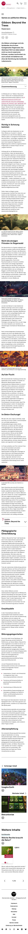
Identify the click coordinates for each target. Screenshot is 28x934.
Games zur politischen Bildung (13, 18)
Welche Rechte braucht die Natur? (12, 838)
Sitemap (14, 909)
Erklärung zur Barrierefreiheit (14, 925)
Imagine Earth (7, 787)
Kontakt (14, 917)
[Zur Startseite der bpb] (6, 5)
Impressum (14, 903)
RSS (14, 914)
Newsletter (14, 911)
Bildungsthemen (11, 8)
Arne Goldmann (7, 33)
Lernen (3, 8)
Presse (14, 920)
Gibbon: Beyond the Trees (12, 521)
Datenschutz (14, 906)
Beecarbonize (7, 814)
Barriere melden (14, 922)
